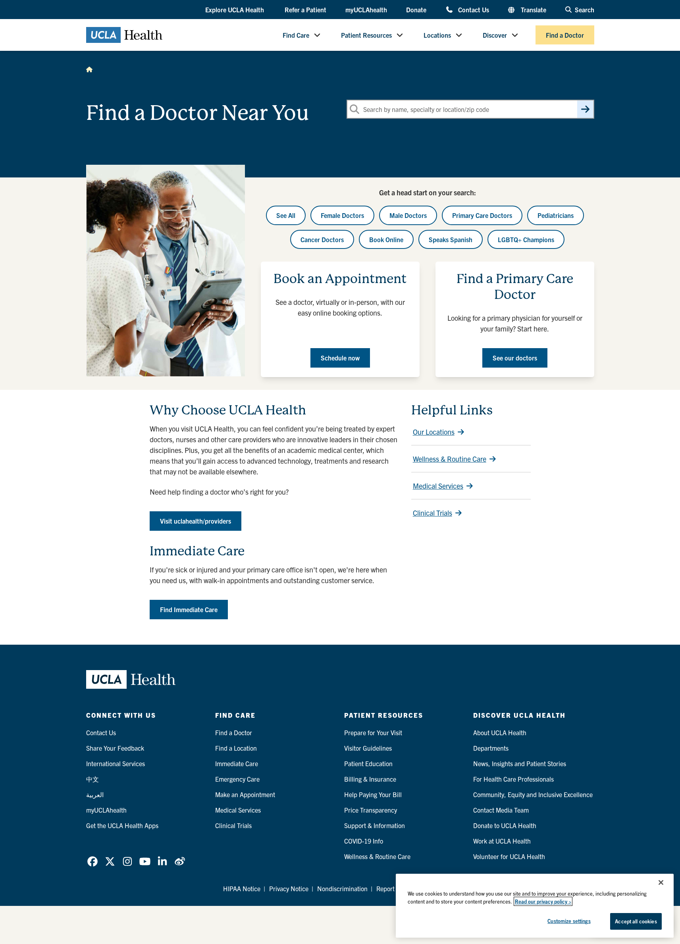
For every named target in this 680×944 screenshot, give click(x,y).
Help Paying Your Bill (373, 794)
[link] (92, 861)
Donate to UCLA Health (504, 825)
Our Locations (434, 431)
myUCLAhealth (366, 9)
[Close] (661, 882)
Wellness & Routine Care (449, 458)
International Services (115, 763)
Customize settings (568, 920)
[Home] (89, 69)
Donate (416, 9)
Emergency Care (237, 779)
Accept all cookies (636, 921)
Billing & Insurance (370, 779)
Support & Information (374, 825)
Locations (437, 35)
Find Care (296, 35)
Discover (495, 35)
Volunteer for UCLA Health (509, 856)
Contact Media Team (501, 810)
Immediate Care (236, 763)
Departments (491, 748)
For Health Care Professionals (513, 779)
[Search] (585, 109)
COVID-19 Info (363, 841)
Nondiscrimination (342, 888)
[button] (235, 10)
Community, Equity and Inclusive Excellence (533, 794)
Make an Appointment (245, 794)
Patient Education (368, 763)
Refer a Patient (305, 9)
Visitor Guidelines (368, 748)
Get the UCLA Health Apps (122, 825)
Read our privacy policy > (543, 901)
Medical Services (438, 485)
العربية (95, 794)
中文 (92, 779)
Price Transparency (370, 810)
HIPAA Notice (241, 888)
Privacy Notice (288, 888)
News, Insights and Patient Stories (519, 763)
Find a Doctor (565, 35)
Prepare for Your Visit (373, 732)
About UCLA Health (499, 732)
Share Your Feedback (115, 748)
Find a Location (236, 748)
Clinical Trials (432, 512)
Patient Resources (366, 35)
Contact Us (473, 9)
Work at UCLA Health (502, 841)
